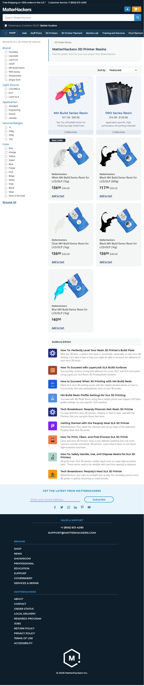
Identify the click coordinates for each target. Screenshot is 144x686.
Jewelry (12, 118)
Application (10, 102)
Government (23, 578)
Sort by (101, 70)
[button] (72, 25)
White (12, 180)
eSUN (11, 63)
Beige (11, 176)
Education (21, 568)
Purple (12, 168)
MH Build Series (17, 68)
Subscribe (99, 499)
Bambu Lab (92, 33)
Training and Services (113, 33)
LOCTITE (13, 60)
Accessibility (23, 643)
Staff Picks (36, 33)
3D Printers (52, 33)
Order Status (24, 608)
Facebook (55, 507)
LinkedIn (75, 507)
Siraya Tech (14, 79)
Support (20, 573)
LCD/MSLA (14, 89)
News (18, 553)
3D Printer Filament (71, 33)
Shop (17, 548)
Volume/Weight (13, 123)
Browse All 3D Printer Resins (22, 42)
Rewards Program (27, 618)
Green (12, 160)
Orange (12, 152)
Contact (20, 603)
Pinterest (82, 507)
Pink (11, 172)
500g (11, 135)
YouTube (89, 507)
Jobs (17, 623)
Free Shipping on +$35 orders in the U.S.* (24, 2)
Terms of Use (23, 638)
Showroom (22, 558)
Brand (7, 48)
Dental (12, 114)
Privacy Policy (24, 633)
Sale (24, 33)
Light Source (11, 85)
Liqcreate (13, 56)
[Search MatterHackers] (137, 17)
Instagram (68, 507)
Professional (24, 563)
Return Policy (24, 628)
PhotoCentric (15, 75)
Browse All (9, 202)
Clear (11, 192)
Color (6, 144)
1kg (10, 139)
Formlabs (13, 52)
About (18, 599)
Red (11, 148)
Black (11, 188)
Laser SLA (14, 96)
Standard (13, 106)
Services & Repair (26, 583)
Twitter (62, 507)
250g (11, 131)
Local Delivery (25, 613)
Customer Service (57, 2)
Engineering (14, 110)
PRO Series (14, 72)
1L (10, 127)
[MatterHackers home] (17, 10)
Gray (11, 184)
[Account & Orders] (127, 9)
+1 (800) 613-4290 (77, 2)
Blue (11, 164)
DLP (11, 93)
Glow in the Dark (17, 195)
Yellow (12, 156)
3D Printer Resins (63, 42)
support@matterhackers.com (72, 532)
